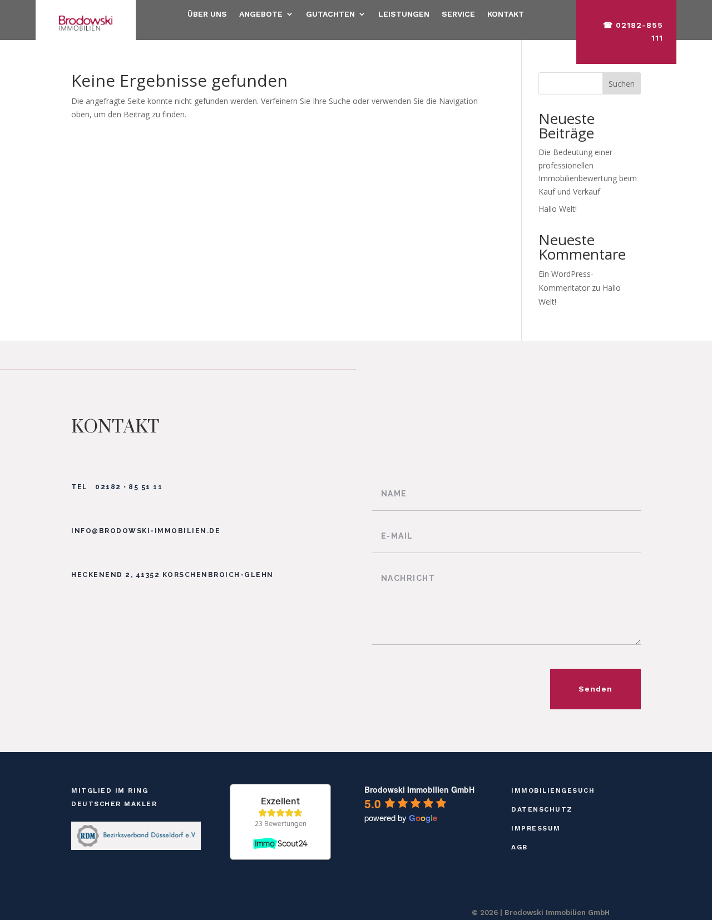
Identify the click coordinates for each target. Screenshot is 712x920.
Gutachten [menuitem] (330, 14)
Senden (595, 688)
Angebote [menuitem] (261, 14)
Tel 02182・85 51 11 (116, 487)
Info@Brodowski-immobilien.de (145, 531)
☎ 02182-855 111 (633, 32)
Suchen (622, 83)
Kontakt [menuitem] (505, 14)
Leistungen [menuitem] (403, 14)
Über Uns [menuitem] (207, 14)
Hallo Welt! (557, 208)
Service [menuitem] (458, 14)
